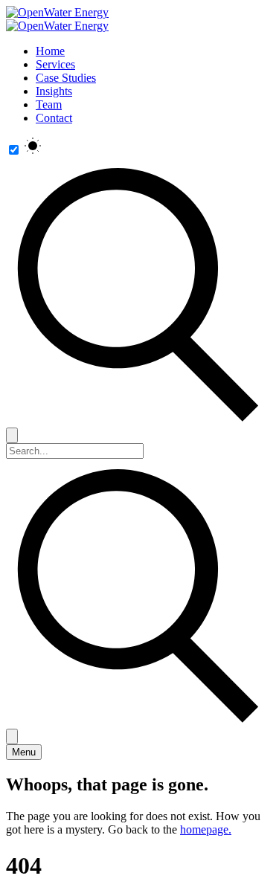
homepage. (205, 829)
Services (55, 64)
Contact (54, 118)
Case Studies (66, 77)
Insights (54, 91)
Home (50, 51)
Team (49, 104)
